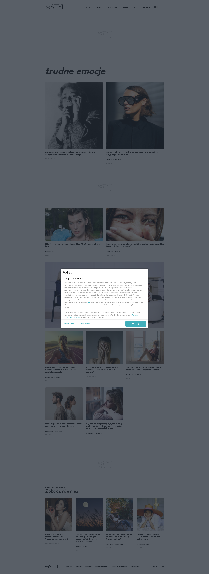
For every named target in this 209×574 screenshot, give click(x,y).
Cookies (77, 317)
